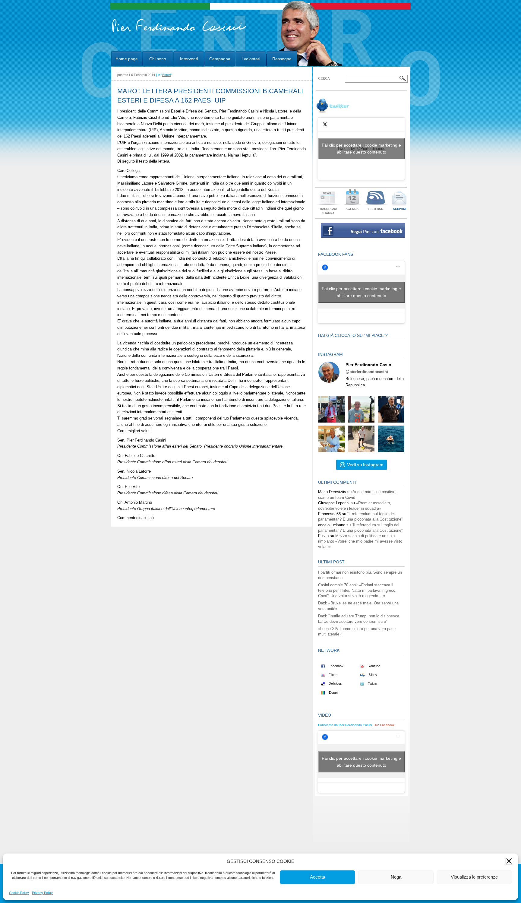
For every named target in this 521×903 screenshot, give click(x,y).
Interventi (189, 58)
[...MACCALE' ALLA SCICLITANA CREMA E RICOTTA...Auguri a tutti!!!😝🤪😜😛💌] (331, 439)
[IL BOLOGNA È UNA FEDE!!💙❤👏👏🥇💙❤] (331, 409)
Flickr (332, 674)
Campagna (219, 58)
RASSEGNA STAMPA (328, 211)
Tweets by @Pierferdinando (361, 148)
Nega (396, 876)
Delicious (335, 683)
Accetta (317, 876)
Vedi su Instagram (365, 464)
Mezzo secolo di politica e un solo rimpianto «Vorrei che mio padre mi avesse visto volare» (360, 541)
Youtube (374, 666)
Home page (126, 58)
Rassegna (282, 58)
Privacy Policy (42, 893)
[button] (509, 861)
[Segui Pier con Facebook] (363, 236)
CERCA (324, 78)
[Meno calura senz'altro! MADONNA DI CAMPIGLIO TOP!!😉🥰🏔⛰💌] (391, 409)
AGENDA (352, 209)
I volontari (251, 58)
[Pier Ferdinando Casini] (179, 32)
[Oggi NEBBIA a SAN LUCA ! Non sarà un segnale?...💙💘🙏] (361, 409)
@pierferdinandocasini (367, 371)
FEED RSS (375, 209)
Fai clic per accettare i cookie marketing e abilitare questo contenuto (361, 148)
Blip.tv (372, 674)
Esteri (166, 75)
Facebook (335, 666)
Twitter (372, 683)
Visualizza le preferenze (474, 876)
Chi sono (157, 58)
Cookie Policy (19, 893)
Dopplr (333, 692)
